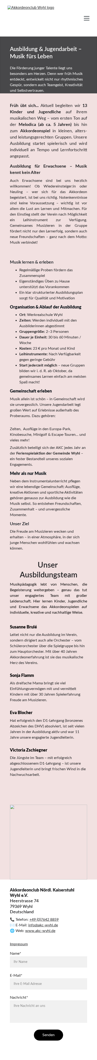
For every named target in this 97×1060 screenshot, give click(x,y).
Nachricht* (19, 997)
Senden (48, 1035)
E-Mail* (16, 975)
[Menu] (86, 18)
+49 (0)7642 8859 (44, 919)
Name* (15, 953)
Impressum (19, 944)
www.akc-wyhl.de (40, 931)
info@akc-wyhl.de (43, 925)
